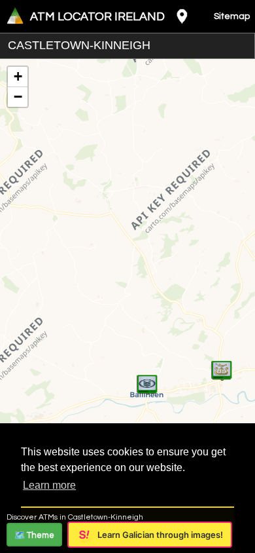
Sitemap (232, 16)
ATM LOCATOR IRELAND (97, 16)
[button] (147, 377)
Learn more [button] (49, 485)
